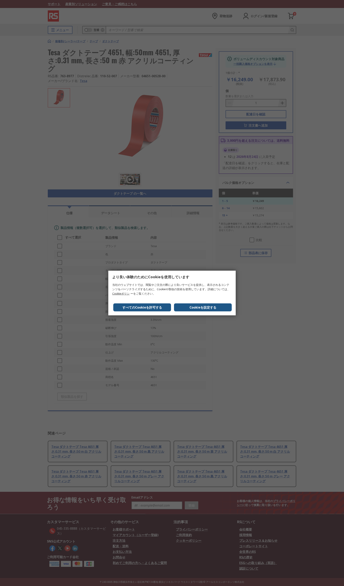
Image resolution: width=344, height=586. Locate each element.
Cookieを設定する (203, 307)
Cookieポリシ (121, 293)
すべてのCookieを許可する (142, 307)
